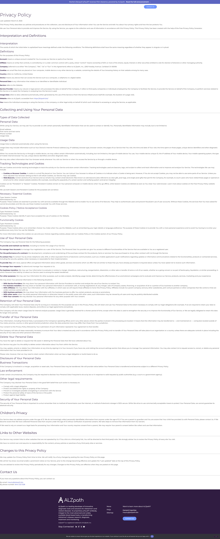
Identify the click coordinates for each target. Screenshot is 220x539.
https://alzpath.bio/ (41, 98)
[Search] (160, 7)
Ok (152, 536)
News (129, 7)
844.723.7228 (20, 484)
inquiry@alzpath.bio (15, 482)
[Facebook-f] (79, 527)
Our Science (92, 7)
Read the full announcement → (138, 2)
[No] (216, 537)
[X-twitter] (81, 527)
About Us (121, 7)
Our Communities (107, 7)
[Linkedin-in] (76, 527)
